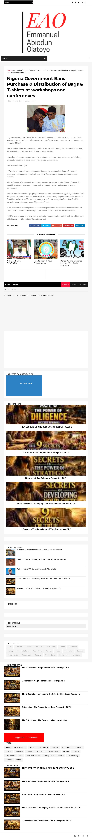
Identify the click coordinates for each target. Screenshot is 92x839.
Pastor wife (37, 651)
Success (9, 760)
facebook (83, 284)
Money (10, 651)
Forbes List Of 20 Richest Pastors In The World (36, 569)
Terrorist (38, 655)
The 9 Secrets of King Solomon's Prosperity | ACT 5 (46, 452)
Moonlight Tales (23, 651)
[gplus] (82, 2)
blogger (65, 284)
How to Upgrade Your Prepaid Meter (43, 262)
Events (28, 647)
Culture (9, 751)
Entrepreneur (54, 751)
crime (18, 760)
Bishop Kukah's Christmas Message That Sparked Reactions (71, 263)
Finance (76, 751)
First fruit (38, 647)
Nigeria (26, 70)
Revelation (68, 651)
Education (41, 751)
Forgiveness (10, 756)
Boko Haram (43, 747)
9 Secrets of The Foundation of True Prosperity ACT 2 (46, 529)
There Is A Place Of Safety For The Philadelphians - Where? (41, 559)
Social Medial (13, 655)
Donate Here (26, 383)
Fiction (66, 751)
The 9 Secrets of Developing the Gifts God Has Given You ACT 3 (46, 504)
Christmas (66, 747)
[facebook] (75, 2)
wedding (76, 655)
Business (55, 747)
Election (19, 647)
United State (50, 655)
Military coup (49, 756)
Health (62, 647)
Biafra (31, 747)
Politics (49, 651)
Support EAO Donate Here (26, 737)
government (64, 655)
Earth (10, 647)
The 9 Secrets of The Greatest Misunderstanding (44, 720)
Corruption (17, 70)
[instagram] (85, 2)
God (21, 756)
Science (80, 651)
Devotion (19, 751)
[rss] (72, 2)
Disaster (30, 751)
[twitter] (78, 2)
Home (9, 70)
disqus (74, 284)
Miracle (61, 756)
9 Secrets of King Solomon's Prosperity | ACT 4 (46, 478)
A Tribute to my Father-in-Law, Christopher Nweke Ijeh (39, 550)
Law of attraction (33, 756)
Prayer (57, 651)
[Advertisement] (46, 36)
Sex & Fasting (73, 756)
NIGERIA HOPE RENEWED (14, 262)
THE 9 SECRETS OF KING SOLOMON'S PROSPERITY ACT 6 (46, 427)
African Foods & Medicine (16, 747)
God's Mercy (51, 647)
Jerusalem (73, 647)
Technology (26, 655)
